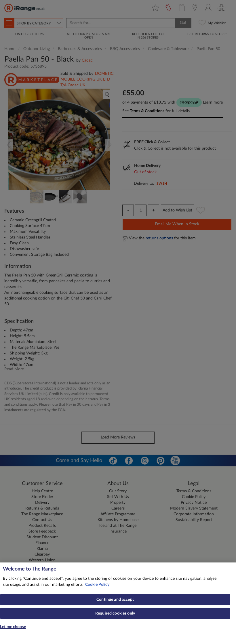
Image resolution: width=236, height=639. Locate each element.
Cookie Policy (97, 585)
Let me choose (13, 627)
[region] (118, 600)
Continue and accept (115, 600)
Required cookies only (115, 613)
